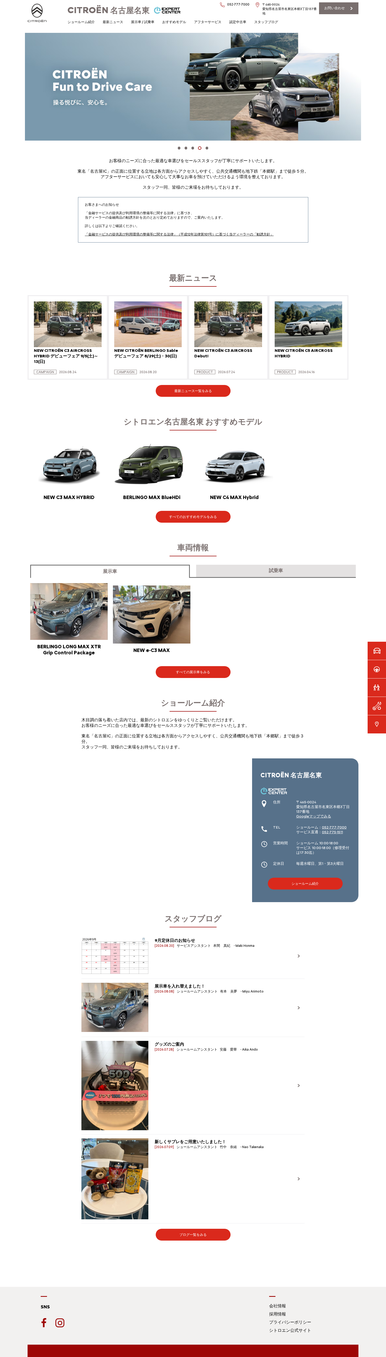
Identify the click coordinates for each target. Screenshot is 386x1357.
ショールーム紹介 (81, 22)
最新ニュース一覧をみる (193, 391)
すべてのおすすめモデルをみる (193, 517)
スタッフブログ (266, 22)
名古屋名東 (108, 10)
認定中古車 (237, 22)
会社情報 (277, 1305)
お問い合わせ (334, 8)
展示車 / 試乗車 (142, 22)
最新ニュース (113, 22)
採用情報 (277, 1314)
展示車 (110, 571)
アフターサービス (207, 22)
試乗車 (276, 570)
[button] (179, 148)
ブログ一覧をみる (193, 1235)
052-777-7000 (334, 827)
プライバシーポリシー (290, 1322)
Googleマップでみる (313, 816)
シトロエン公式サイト (290, 1330)
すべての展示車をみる (193, 672)
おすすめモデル (174, 22)
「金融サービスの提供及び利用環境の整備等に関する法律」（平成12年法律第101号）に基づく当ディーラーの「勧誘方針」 (179, 234)
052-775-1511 (332, 832)
